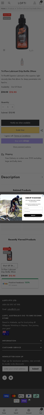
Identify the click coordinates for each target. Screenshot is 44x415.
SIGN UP (33, 215)
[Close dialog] (43, 196)
